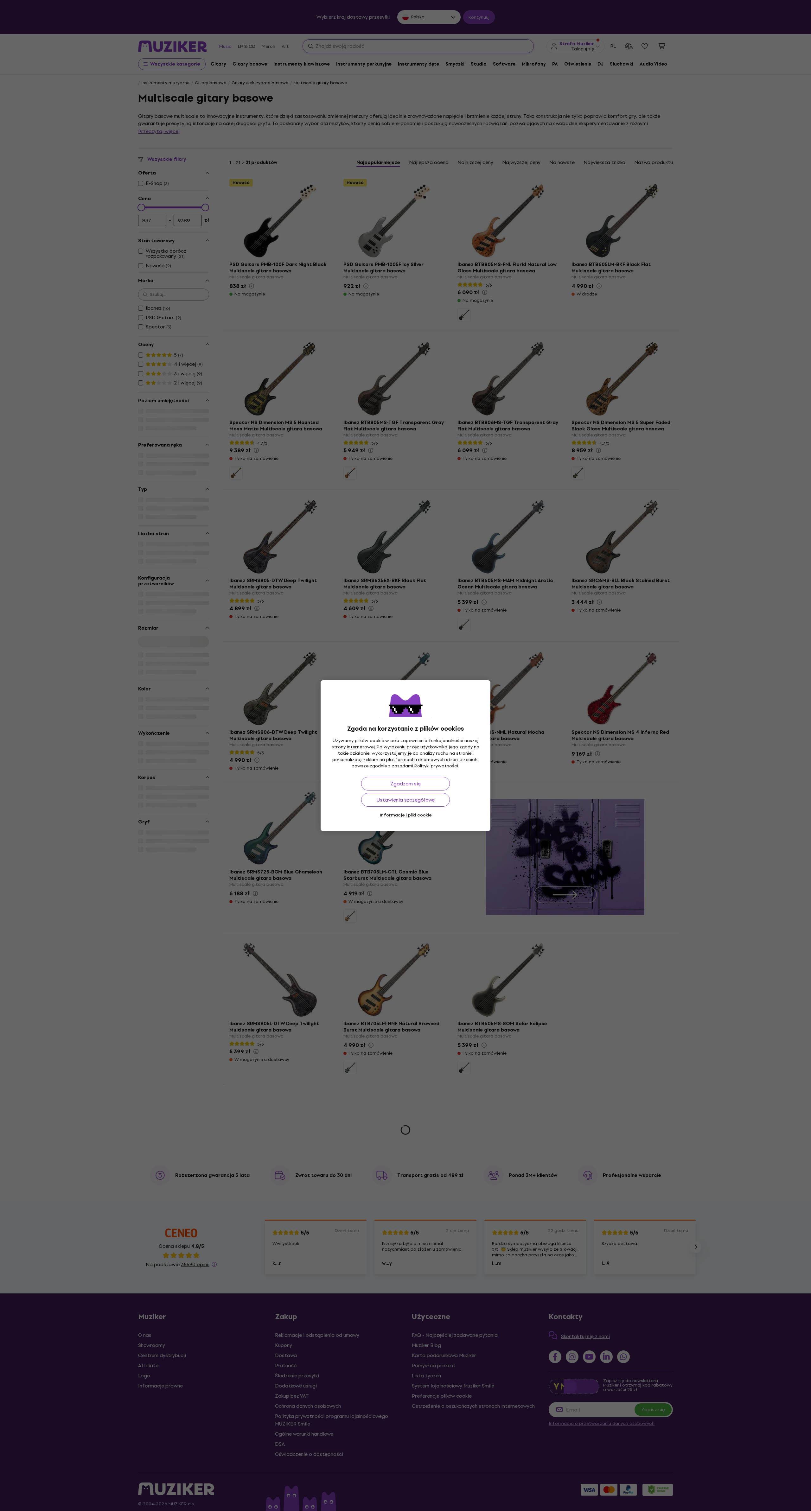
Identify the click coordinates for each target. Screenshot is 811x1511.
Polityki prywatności (436, 766)
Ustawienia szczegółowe (406, 800)
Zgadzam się (405, 784)
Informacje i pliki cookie (405, 815)
